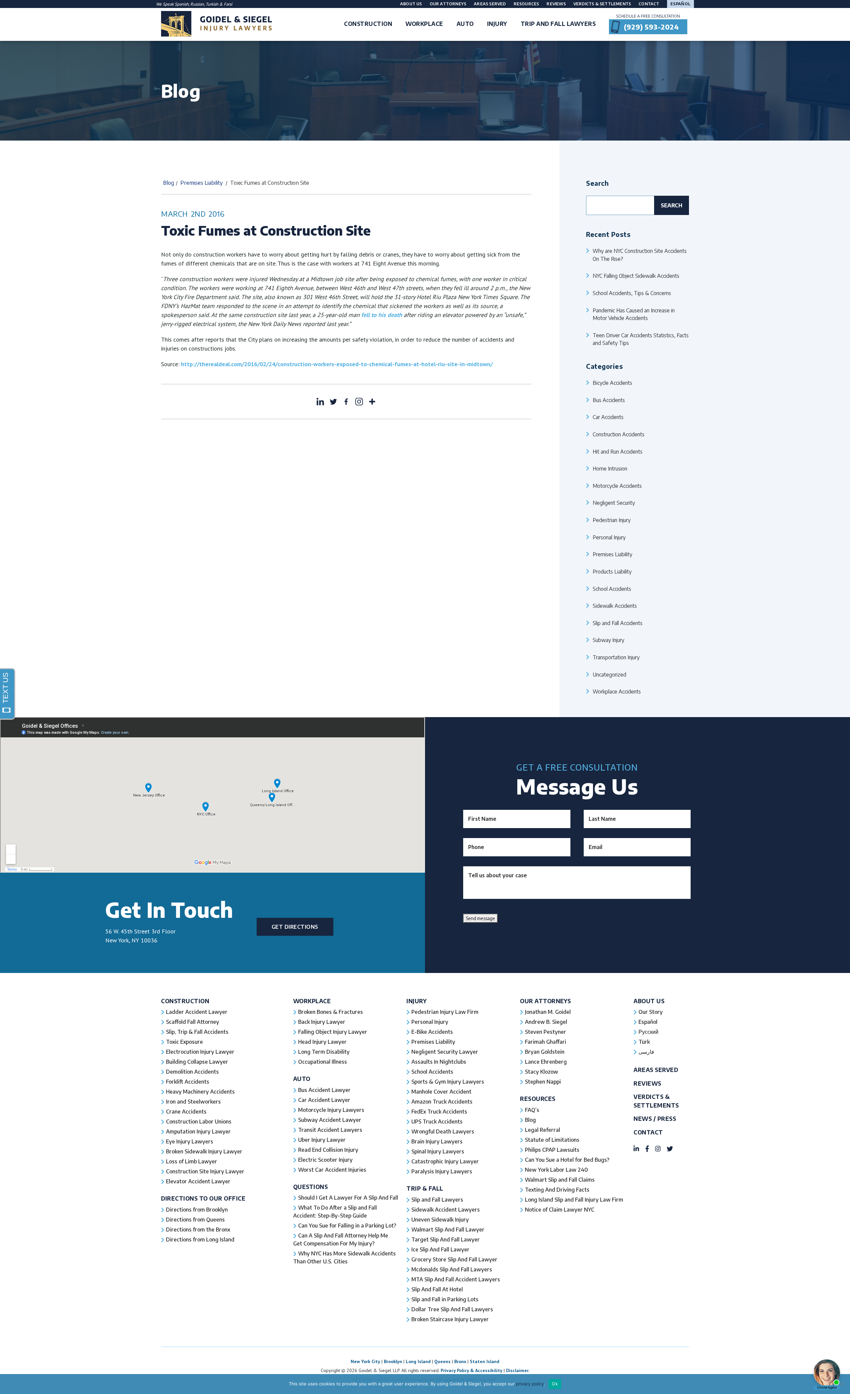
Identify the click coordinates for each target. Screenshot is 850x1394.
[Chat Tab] (425, 697)
